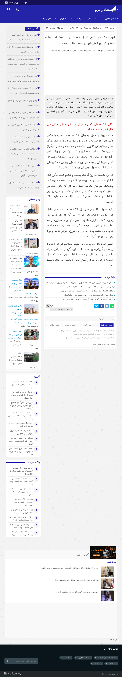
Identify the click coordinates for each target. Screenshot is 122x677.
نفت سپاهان (84, 657)
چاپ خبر (52, 28)
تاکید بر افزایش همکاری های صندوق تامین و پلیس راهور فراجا (21, 491)
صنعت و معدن (111, 18)
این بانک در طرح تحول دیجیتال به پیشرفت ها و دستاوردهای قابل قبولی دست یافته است (80, 40)
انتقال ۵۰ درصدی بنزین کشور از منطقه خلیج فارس (21, 425)
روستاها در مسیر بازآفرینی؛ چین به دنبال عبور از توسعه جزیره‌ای (76, 580)
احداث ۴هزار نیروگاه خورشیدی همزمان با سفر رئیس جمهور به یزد (21, 451)
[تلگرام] (107, 306)
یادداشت (111, 562)
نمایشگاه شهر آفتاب (107, 657)
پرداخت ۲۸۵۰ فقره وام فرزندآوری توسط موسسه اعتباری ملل (23, 502)
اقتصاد (98, 18)
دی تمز (104, 674)
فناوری (63, 18)
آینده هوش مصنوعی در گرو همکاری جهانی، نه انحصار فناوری (77, 592)
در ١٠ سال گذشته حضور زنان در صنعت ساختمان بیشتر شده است (24, 345)
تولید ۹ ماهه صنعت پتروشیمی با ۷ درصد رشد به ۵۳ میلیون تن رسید (20, 415)
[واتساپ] (112, 306)
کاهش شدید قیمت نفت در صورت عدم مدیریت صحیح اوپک (22, 384)
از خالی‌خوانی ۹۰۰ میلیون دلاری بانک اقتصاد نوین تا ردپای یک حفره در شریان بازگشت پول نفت (80, 282)
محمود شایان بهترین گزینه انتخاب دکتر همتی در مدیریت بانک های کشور (88, 299)
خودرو (67, 657)
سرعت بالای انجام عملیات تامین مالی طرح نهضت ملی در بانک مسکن (21, 471)
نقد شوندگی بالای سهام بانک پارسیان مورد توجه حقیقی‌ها (22, 533)
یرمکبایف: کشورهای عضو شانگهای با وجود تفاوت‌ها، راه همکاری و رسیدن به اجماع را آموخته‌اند (25, 153)
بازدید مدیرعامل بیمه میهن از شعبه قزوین (22, 511)
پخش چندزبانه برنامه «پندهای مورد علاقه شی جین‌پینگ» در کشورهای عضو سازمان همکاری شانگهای (24, 170)
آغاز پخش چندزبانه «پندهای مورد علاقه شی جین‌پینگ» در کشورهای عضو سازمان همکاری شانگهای (24, 64)
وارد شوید (105, 344)
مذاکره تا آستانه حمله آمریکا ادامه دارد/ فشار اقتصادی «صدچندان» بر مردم (87, 291)
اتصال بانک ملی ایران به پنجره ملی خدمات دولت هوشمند (21, 526)
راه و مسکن (76, 18)
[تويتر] (96, 306)
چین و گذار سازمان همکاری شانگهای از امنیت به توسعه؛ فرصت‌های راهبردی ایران (70, 568)
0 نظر (63, 28)
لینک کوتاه (53, 305)
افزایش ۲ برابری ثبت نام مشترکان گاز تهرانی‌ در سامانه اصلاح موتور (22, 395)
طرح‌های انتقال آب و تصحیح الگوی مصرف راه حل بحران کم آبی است (21, 405)
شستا (97, 663)
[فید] (6, 2)
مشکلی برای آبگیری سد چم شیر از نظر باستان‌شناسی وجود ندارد (21, 441)
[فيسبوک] (101, 306)
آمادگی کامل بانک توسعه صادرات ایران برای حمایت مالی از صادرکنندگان (89, 295)
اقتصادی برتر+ (49, 18)
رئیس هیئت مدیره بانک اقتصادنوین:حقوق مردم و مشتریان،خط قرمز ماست (87, 286)
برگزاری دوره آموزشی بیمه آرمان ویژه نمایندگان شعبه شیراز (21, 518)
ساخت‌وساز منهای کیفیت (30, 326)
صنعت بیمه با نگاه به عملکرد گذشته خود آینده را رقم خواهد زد (21, 481)
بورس (88, 18)
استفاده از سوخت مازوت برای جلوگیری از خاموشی (21, 432)
